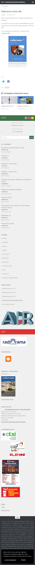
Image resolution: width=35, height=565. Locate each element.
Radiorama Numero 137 (9, 288)
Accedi (3, 507)
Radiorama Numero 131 (7, 106)
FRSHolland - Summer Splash (9, 163)
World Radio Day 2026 (8, 304)
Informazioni (6, 254)
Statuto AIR (6, 274)
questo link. (5, 33)
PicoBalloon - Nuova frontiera (9, 171)
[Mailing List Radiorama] (32, 118)
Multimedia (6, 258)
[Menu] (33, 2)
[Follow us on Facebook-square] (26, 118)
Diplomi (5, 246)
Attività (5, 238)
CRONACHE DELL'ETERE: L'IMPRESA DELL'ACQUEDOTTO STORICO (16, 180)
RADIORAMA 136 (6, 215)
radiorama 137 (5, 156)
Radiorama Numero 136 (9, 292)
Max (3, 14)
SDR (4, 270)
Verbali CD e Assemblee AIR (10, 278)
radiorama (7, 87)
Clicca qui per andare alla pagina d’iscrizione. (13, 422)
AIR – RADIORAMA (6, 144)
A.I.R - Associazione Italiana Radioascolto (13, 2)
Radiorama (4, 6)
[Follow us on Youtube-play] (29, 118)
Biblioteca (5, 242)
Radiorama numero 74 (23, 106)
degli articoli (5, 510)
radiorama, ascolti (7, 266)
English (5, 250)
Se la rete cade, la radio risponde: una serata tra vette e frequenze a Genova (15, 206)
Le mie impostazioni (10, 560)
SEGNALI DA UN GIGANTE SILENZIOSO (11, 189)
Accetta (23, 560)
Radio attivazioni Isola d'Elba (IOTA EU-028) (12, 148)
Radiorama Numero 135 (9, 296)
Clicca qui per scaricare (7, 399)
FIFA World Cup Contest (7, 223)
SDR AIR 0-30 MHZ (6, 197)
